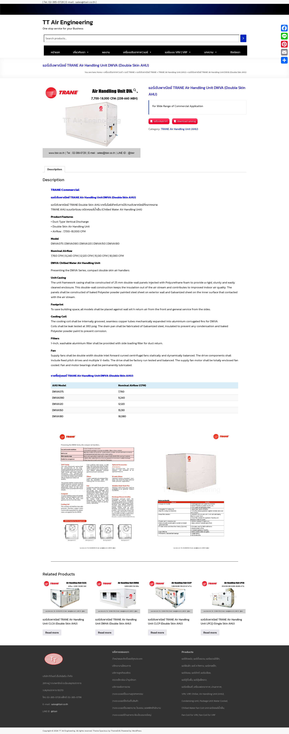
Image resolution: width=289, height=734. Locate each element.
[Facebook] (284, 28)
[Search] (243, 38)
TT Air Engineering (68, 22)
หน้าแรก (55, 52)
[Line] (284, 36)
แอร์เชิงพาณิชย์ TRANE (146, 72)
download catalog (186, 121)
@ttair (54, 711)
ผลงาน (106, 52)
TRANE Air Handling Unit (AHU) (172, 72)
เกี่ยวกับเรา (79, 52)
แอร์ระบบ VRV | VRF (176, 52)
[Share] (284, 60)
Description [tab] (54, 169)
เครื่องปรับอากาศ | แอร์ (135, 52)
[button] (135, 90)
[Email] (284, 52)
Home (99, 72)
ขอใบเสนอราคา (161, 121)
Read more (52, 632)
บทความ (208, 52)
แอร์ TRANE (130, 72)
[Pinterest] (284, 44)
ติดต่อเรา (235, 52)
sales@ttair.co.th (59, 704)
